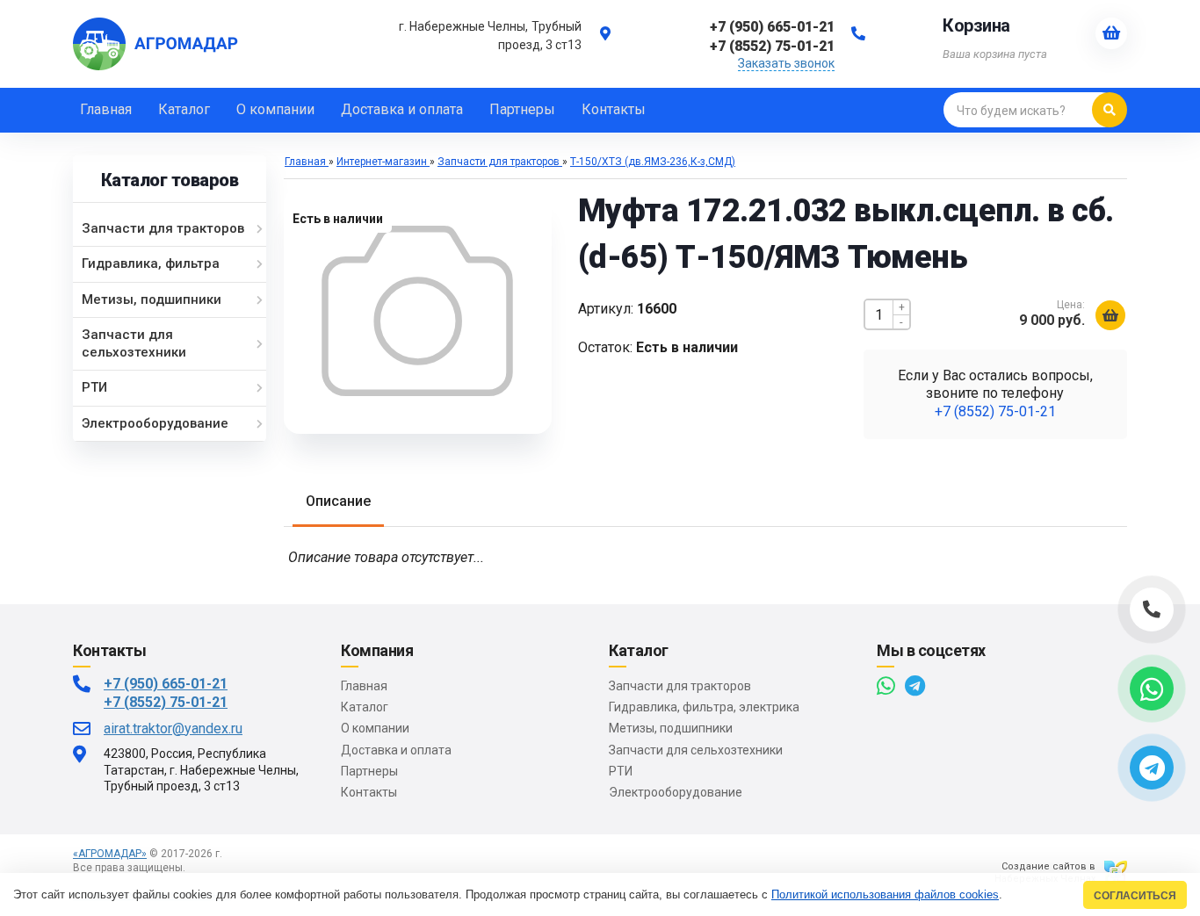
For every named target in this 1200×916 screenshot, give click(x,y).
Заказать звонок (786, 63)
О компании (375, 728)
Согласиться (1135, 895)
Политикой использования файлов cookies (885, 894)
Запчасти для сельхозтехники (696, 750)
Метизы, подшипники (671, 728)
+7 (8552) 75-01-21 (995, 411)
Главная (364, 686)
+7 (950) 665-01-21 (166, 683)
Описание (338, 501)
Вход (200, 868)
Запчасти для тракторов (680, 686)
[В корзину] (1110, 315)
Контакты (369, 792)
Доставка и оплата (396, 750)
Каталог (364, 707)
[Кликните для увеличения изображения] (417, 311)
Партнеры (369, 771)
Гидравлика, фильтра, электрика (704, 707)
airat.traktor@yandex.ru (173, 728)
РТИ (621, 771)
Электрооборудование (675, 792)
